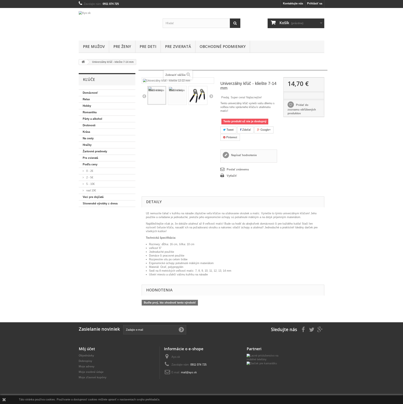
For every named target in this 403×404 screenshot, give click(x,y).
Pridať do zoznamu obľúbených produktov (302, 109)
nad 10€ (90, 190)
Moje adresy (86, 366)
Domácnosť (90, 92)
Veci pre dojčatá (93, 197)
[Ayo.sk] (117, 23)
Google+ (265, 129)
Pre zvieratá (178, 46)
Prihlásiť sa (314, 3)
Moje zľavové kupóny (92, 377)
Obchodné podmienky (223, 46)
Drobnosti (89, 125)
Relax (86, 99)
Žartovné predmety (95, 151)
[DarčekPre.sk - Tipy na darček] (262, 363)
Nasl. (211, 96)
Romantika (90, 112)
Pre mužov (94, 46)
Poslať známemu (238, 169)
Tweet (230, 129)
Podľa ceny (90, 164)
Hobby (87, 105)
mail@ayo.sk (189, 372)
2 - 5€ (89, 177)
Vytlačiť (232, 175)
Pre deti (148, 46)
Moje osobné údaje (91, 372)
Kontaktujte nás (293, 3)
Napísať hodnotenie (243, 155)
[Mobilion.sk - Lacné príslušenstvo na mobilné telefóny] (264, 357)
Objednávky (86, 355)
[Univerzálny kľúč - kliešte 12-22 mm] (157, 95)
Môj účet (87, 348)
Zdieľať (246, 129)
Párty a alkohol (92, 118)
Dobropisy (85, 361)
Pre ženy (122, 46)
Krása (86, 131)
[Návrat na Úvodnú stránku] (83, 62)
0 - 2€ (89, 170)
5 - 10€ (90, 184)
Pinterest (231, 137)
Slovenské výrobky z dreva (100, 203)
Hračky (87, 144)
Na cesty (88, 138)
